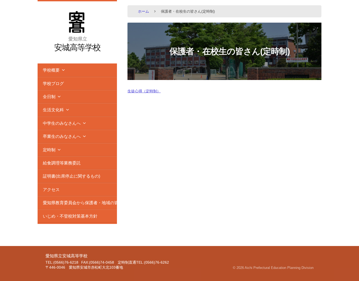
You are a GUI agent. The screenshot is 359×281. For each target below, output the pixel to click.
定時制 (49, 149)
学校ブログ (53, 83)
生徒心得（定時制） (144, 91)
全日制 (49, 96)
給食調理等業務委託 (62, 162)
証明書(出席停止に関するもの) (71, 176)
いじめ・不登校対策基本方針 (70, 216)
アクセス (51, 189)
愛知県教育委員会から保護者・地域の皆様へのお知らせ (80, 202)
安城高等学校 (77, 47)
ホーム (143, 11)
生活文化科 (53, 109)
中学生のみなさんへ (62, 123)
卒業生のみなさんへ (62, 136)
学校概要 (51, 70)
